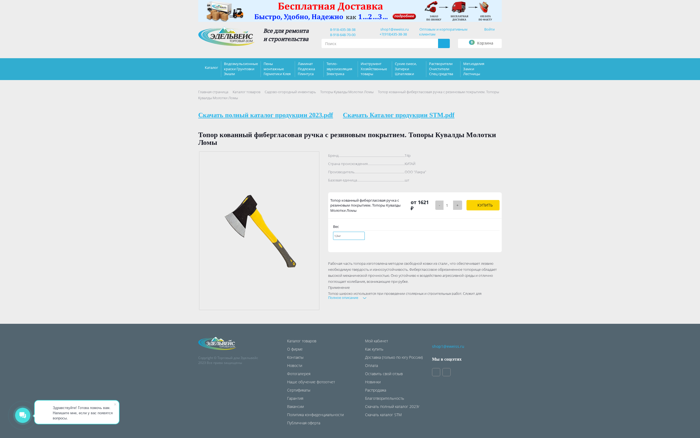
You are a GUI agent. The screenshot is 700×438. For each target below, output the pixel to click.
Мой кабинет (376, 340)
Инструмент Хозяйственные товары (374, 68)
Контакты (295, 357)
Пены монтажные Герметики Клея (277, 68)
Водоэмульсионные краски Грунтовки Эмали (241, 68)
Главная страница (213, 91)
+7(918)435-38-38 (393, 34)
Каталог (211, 67)
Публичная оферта (303, 422)
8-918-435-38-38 (341, 29)
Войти (489, 29)
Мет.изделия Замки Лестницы (473, 68)
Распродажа (375, 390)
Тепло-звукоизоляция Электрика (339, 68)
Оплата (371, 365)
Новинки (373, 381)
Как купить (374, 349)
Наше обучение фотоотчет (311, 381)
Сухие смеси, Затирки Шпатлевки (406, 68)
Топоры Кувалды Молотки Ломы (347, 91)
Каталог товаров (246, 91)
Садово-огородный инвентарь (290, 91)
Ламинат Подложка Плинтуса (306, 68)
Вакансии (295, 406)
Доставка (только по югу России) (394, 357)
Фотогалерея (298, 373)
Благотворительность (384, 398)
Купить (484, 205)
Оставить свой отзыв (384, 373)
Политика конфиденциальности (315, 414)
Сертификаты (298, 390)
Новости (294, 365)
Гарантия (295, 398)
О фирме (295, 349)
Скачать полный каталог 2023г (392, 406)
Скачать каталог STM (383, 414)
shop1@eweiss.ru (394, 29)
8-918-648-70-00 (341, 34)
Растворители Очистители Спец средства (441, 68)
